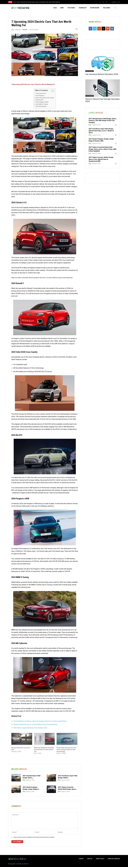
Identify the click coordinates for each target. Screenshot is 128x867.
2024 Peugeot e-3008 (42, 102)
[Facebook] (100, 2)
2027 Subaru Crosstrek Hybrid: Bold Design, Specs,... (67, 788)
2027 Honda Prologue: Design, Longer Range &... (31, 788)
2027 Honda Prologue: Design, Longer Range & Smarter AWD (101, 140)
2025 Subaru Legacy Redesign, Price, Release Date (30, 728)
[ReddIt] (99, 28)
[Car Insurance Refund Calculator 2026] (102, 63)
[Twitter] (106, 2)
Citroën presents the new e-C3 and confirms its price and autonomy (35, 724)
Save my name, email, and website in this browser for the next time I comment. (34, 837)
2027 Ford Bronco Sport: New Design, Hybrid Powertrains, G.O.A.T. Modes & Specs (101, 131)
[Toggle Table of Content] (52, 90)
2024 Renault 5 (40, 95)
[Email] (103, 28)
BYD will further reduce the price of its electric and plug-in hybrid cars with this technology (66, 749)
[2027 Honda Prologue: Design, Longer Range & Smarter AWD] (16, 789)
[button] (115, 7)
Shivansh (24, 29)
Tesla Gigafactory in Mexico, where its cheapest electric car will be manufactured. (40, 721)
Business (17, 29)
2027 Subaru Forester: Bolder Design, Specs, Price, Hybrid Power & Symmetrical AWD (35, 2)
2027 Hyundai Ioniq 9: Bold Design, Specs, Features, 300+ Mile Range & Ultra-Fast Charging (102, 120)
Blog (12, 29)
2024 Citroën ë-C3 (41, 93)
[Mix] (108, 28)
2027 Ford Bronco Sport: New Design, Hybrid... (67, 776)
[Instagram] (103, 2)
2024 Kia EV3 (39, 100)
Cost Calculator (89, 71)
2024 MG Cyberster (41, 106)
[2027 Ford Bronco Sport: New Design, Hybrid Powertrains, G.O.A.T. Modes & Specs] (51, 778)
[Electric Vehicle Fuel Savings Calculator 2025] (102, 88)
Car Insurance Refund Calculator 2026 (101, 74)
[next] (70, 2)
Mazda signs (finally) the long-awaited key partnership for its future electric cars (44, 749)
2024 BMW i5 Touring (42, 104)
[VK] (112, 28)
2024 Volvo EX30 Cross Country (45, 97)
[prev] (67, 2)
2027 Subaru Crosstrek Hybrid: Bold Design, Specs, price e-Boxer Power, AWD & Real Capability (102, 149)
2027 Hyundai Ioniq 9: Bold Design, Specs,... (31, 776)
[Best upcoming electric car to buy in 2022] (21, 739)
